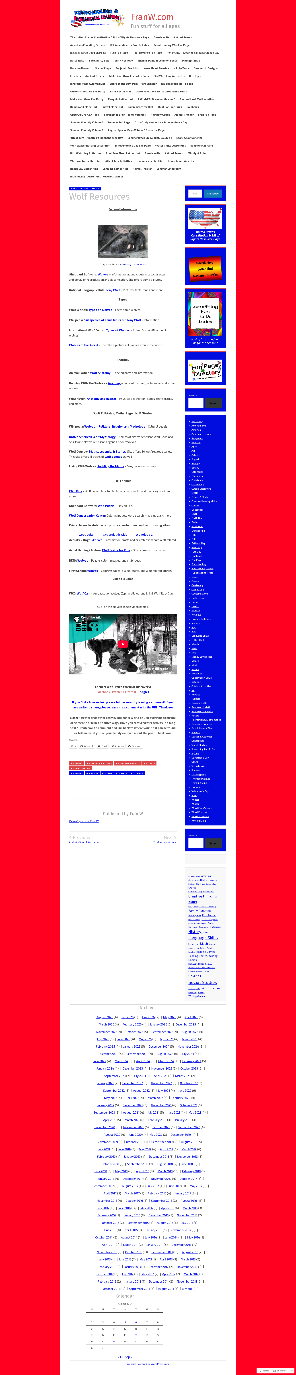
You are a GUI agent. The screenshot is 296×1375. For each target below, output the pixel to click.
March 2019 (189, 1149)
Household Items (201, 618)
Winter (195, 799)
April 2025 (167, 1039)
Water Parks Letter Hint (170, 145)
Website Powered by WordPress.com (148, 1363)
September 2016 (161, 1200)
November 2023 (161, 1068)
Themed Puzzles (200, 778)
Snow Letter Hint (112, 106)
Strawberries (198, 765)
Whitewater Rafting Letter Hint (90, 145)
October (196, 681)
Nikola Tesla (181, 68)
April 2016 (167, 1208)
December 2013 (181, 1244)
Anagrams (197, 438)
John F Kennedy (123, 60)
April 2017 (110, 1193)
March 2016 (190, 1208)
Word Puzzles (199, 812)
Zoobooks (86, 534)
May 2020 (155, 1134)
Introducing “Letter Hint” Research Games (96, 176)
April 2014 (108, 1244)
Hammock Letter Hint (150, 160)
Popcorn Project (80, 68)
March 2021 (132, 1120)
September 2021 (104, 1112)
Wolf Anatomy (100, 373)
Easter (195, 522)
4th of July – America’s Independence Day (193, 52)
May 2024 (121, 1061)
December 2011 (159, 1281)
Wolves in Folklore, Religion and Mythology (114, 426)
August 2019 (189, 1142)
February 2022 (180, 1098)
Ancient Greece (95, 75)
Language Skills (200, 635)
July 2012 (128, 1274)
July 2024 (188, 1053)
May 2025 (145, 1039)
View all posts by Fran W (84, 821)
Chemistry (197, 475)
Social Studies (81, 768)
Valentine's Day (200, 791)
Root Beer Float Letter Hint (123, 153)
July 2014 (151, 1237)
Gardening (197, 585)
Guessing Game (199, 593)
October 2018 (110, 1164)
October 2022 (189, 1083)
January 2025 (131, 1046)
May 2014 (193, 1237)
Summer (196, 770)
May (193, 652)
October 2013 (133, 1252)
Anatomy (114, 383)
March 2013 (188, 1259)
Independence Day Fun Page (88, 52)
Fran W (96, 188)
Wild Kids (75, 491)
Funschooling (198, 564)
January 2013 (132, 1266)
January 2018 (106, 1178)
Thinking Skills (199, 782)
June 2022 (185, 1090)
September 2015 (138, 1222)
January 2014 (154, 1244)
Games (195, 581)
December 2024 (159, 1046)
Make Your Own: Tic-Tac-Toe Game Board (161, 91)
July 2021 (153, 1112)
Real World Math (200, 707)
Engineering (198, 530)
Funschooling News (202, 568)
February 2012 (107, 1281)
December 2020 (104, 1127)
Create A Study (199, 496)
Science (150, 763)
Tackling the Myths (110, 466)
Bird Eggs (195, 75)
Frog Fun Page (207, 114)
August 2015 (165, 1222)
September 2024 (137, 1053)
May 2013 (145, 1259)
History (195, 610)
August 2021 (131, 1112)
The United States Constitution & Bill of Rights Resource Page (109, 37)
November (197, 673)
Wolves (103, 274)
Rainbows (193, 106)
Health (195, 606)
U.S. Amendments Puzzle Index (129, 45)
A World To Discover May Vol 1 (156, 99)
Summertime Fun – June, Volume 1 (125, 114)
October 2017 (188, 1178)
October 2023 (189, 1068)
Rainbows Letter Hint (83, 106)
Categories (197, 471)
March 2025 (189, 1039)
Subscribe (213, 193)
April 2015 (131, 1230)
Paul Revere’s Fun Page (147, 52)
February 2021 (157, 1120)
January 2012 (133, 1281)
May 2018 (121, 1171)
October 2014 (104, 1237)
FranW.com (152, 17)
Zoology (139, 773)
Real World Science (100, 763)
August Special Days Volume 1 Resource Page (136, 130)
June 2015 (110, 1230)
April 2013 (166, 1259)
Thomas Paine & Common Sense (157, 60)
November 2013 (107, 1252)
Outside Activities (207, 948)
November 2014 (180, 1230)
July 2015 (187, 1222)
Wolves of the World (83, 345)
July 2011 (187, 1288)
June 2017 (174, 1186)
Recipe (195, 715)
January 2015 (154, 1230)
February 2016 (106, 1215)
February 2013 (107, 1266)
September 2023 (115, 1076)
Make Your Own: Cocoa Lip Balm (129, 75)
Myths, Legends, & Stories (107, 451)
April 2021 (109, 1120)
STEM (194, 761)
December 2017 (133, 1178)
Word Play (192, 993)
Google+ (143, 692)
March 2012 (191, 1274)
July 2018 (187, 1164)
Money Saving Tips (201, 656)
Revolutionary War (201, 728)
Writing (201, 993)
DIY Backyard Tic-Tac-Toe (177, 83)
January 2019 (132, 1156)
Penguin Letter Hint (120, 99)
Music (194, 665)
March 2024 (166, 1061)
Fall (193, 534)
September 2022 (114, 1090)
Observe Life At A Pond (84, 114)
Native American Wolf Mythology (92, 437)
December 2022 (132, 1083)
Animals (78, 763)
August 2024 (165, 1053)
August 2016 (189, 1200)
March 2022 (155, 1098)
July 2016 (103, 1208)
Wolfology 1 (144, 534)
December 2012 (158, 1266)
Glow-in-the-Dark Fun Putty (87, 91)
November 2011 (187, 1281)
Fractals (75, 75)
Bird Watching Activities (169, 75)
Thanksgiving (198, 774)
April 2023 (160, 1076)
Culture (195, 505)
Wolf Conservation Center (87, 515)
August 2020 (112, 1134)
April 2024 (143, 1061)
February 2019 (106, 1156)
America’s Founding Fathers (87, 45)
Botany (195, 467)
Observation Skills (201, 677)
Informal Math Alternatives (87, 83)
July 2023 (140, 1076)
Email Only (197, 526)
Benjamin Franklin (127, 68)
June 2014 (171, 1237)
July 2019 (104, 1149)
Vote (194, 795)
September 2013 (162, 1252)
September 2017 (103, 1186)
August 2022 (141, 1090)
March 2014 (130, 1244)
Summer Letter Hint (168, 168)
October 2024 (109, 1053)
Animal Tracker (184, 114)
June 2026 (148, 1017)
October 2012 (105, 1274)
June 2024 (99, 1061)
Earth (194, 513)
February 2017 (157, 1193)
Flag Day (196, 551)
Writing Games (196, 996)
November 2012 (187, 1266)
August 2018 (164, 1164)
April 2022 (132, 1098)
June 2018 (101, 1171)
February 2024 (191, 1061)
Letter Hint (197, 639)
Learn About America (156, 68)
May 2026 (169, 1017)
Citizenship (197, 484)
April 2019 (166, 1149)
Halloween (197, 597)
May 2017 (196, 1186)
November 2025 (106, 1032)
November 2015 (187, 1215)
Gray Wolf (113, 290)
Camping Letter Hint (140, 106)
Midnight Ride (191, 60)
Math (194, 648)
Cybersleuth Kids (115, 534)
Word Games (211, 988)
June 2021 (174, 1112)
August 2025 (190, 1032)
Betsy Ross (77, 60)
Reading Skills (199, 702)
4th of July (197, 421)
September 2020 (189, 1127)
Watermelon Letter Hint (85, 160)
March (195, 644)
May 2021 (194, 1112)
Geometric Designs (206, 68)
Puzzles (195, 698)
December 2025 (185, 1024)
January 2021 (183, 1120)
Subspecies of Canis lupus (102, 320)
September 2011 (139, 1288)
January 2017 (183, 1193)
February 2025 (105, 1046)
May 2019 (145, 1149)
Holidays (196, 614)
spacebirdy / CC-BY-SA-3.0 (133, 264)
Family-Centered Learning (204, 907)
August (195, 459)
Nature (195, 669)
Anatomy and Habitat (101, 398)
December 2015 (158, 1215)
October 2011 (111, 1288)
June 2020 (135, 1134)
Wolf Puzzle (106, 505)
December (197, 509)
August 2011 (166, 1288)
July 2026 (127, 1017)
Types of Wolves (100, 309)
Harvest (195, 602)
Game (194, 576)
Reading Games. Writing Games (203, 957)
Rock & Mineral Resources (84, 839)
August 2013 (190, 1252)
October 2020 (161, 1127)
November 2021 (161, 1105)
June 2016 (124, 1208)
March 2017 (132, 1193)
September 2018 (137, 1164)
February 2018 (191, 1171)
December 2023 (132, 1068)
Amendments (198, 425)
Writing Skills (198, 820)
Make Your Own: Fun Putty (86, 99)
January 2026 (158, 1024)
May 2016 (146, 1208)
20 (136, 1334)
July (193, 627)
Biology (93, 773)
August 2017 (130, 1186)
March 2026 (106, 1024)
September (197, 740)
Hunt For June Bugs (170, 106)
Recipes (208, 964)
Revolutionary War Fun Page (172, 45)
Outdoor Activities (201, 686)
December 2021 (133, 1105)
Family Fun (194, 915)
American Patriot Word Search (173, 37)
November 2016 (107, 1200)
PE (192, 690)
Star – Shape (103, 68)
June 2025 (123, 1039)
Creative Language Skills (201, 891)
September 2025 (162, 1032)
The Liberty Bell (99, 60)
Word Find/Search (201, 807)
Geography (197, 589)
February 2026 (132, 1024)
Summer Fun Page (119, 122)
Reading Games (205, 951)
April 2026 (191, 1017)
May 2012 (147, 1274)
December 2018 (159, 1156)
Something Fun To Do (203, 749)
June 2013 (125, 1259)
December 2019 (181, 1134)
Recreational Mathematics (197, 99)
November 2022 (161, 1083)
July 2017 (153, 1186)
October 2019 (134, 1142)
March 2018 (165, 1171)
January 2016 (132, 1215)
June (193, 631)
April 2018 (142, 1171)
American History (201, 433)
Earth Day (196, 517)
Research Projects (129, 763)
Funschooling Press (202, 572)
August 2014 (129, 1237)
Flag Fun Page (119, 52)
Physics (195, 694)
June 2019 (124, 1149)
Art (193, 450)
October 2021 (188, 1105)
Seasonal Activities (201, 736)
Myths (108, 773)
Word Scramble (200, 816)
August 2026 (104, 1017)
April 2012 (168, 1274)
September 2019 (162, 1142)
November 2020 (133, 1127)
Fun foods (196, 555)
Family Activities (200, 910)
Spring (195, 753)
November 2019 (107, 1142)
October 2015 (110, 1222)
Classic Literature (201, 488)
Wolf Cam (83, 593)
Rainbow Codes (160, 114)
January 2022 (105, 1105)
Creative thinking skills (204, 501)
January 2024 (105, 1068)
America (196, 429)
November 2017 (161, 1178)
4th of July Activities (118, 160)
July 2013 (105, 1259)
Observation (193, 948)
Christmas (197, 480)
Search (193, 395)
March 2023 (183, 1076)
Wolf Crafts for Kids (116, 550)
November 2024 (188, 1046)
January (195, 623)
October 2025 (134, 1032)
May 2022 (110, 1098)
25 (114, 1341)
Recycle (191, 971)
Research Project (203, 971)
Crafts (194, 492)
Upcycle (196, 786)
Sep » (128, 1357)
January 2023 (105, 1083)
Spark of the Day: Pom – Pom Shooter (133, 83)
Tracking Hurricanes (165, 839)
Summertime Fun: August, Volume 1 (149, 137)
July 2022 (164, 1090)
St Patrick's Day (200, 757)
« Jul (120, 1357)
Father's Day (198, 543)
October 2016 (134, 1200)
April (194, 446)
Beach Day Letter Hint (84, 168)
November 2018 (187, 1156)
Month (195, 660)
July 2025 (103, 1039)
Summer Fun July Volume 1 (86, 122)
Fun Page (196, 560)
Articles (195, 454)
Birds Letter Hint (120, 91)
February (196, 547)
